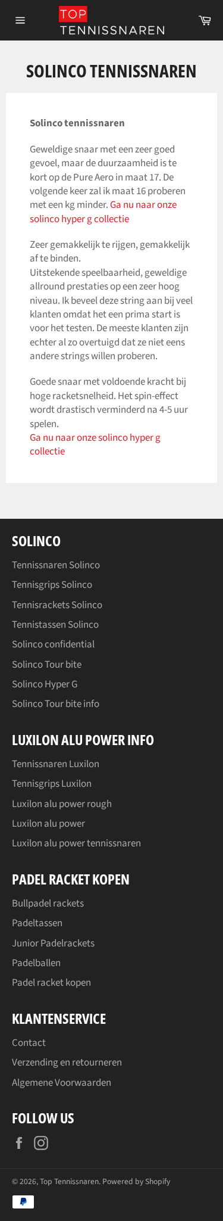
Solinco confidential (53, 644)
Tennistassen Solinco (55, 625)
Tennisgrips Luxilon (52, 784)
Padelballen (36, 963)
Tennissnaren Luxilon (55, 764)
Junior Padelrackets (53, 943)
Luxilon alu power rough (62, 804)
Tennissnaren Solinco (56, 565)
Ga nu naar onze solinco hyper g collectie (103, 212)
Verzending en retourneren (67, 1062)
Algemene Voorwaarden (61, 1083)
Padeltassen (37, 923)
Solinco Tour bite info (55, 704)
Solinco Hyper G (44, 684)
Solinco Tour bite (46, 665)
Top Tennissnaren (69, 1181)
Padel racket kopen (51, 983)
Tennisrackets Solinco (57, 605)
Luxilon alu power (48, 824)
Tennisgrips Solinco (52, 585)
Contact (29, 1043)
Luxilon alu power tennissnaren (76, 843)
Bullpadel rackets (48, 903)
